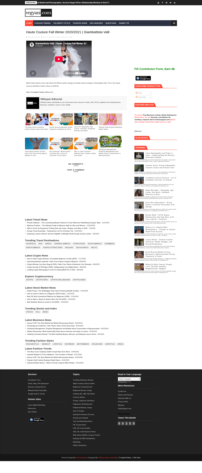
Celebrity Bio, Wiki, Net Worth (84, 394)
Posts (139, 93)
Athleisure (97, 344)
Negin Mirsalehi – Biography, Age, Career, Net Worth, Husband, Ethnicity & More (160, 192)
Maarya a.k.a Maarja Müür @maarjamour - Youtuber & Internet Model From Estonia (160, 229)
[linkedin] (174, 2)
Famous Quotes (79, 397)
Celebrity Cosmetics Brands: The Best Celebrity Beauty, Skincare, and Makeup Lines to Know (61, 334)
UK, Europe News (79, 425)
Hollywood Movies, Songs (82, 407)
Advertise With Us (124, 398)
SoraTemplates (81, 458)
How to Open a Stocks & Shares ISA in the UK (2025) (46, 299)
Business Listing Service (37, 387)
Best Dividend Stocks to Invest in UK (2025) (43, 302)
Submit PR (124, 23)
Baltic (94, 247)
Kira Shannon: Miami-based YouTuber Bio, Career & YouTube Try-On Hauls (60, 153)
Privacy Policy (123, 402)
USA (70, 37)
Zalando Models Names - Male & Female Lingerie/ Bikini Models (51, 363)
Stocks (29, 312)
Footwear (69, 344)
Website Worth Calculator (37, 390)
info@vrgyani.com (124, 408)
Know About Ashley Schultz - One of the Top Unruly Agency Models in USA (36, 153)
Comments (141, 97)
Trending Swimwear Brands (83, 380)
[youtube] (158, 2)
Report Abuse (124, 414)
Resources (32, 408)
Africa (48, 244)
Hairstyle (110, 344)
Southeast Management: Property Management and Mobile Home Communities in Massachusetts (110, 152)
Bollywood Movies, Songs (82, 390)
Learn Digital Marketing (36, 405)
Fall (38, 312)
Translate (135, 382)
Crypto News (79, 280)
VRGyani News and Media (108, 458)
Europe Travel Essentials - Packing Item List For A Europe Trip (50, 231)
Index (45, 312)
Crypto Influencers (60, 280)
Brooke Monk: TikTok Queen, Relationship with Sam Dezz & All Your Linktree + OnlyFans (160, 217)
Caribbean (109, 244)
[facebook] (162, 2)
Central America (62, 244)
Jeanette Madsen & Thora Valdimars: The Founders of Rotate (50, 354)
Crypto (29, 280)
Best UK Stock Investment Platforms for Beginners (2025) (48, 296)
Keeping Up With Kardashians (84, 438)
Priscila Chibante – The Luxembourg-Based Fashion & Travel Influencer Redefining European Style (63, 223)
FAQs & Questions (80, 445)
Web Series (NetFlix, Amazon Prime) (86, 435)
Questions (111, 23)
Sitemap (121, 405)
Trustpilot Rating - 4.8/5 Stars (130, 458)
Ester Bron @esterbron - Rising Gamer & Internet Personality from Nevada (160, 205)
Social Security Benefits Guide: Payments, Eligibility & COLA (61, 128)
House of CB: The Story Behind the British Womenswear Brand (50, 323)
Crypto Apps (42, 280)
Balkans (69, 247)
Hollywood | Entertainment (82, 404)
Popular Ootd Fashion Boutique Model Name (110, 128)
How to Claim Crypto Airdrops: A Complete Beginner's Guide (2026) (52, 259)
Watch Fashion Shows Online (84, 383)
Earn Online (32, 412)
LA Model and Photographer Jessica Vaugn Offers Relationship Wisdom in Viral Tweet (75, 3)
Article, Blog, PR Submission (38, 383)
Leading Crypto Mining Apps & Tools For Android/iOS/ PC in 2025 (51, 270)
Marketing (76, 442)
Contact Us (122, 391)
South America (95, 244)
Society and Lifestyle (80, 418)
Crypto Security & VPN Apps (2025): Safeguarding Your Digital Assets (52, 267)
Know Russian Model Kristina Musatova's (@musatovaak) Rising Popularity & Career (160, 254)
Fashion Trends (43, 23)
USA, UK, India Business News (84, 432)
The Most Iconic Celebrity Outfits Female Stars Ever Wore (36, 128)
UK (67, 37)
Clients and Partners (125, 395)
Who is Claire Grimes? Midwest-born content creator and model (85, 153)
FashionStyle (32, 344)
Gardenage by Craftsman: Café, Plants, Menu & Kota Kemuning (50, 326)
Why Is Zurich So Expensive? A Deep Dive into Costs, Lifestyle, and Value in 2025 (57, 228)
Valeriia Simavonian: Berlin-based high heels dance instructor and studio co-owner (57, 331)
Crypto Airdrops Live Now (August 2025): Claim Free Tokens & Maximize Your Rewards (59, 264)
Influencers (96, 23)
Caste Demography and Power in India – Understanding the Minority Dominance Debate (160, 155)
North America (33, 247)
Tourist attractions (53, 247)
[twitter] (170, 2)
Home (29, 23)
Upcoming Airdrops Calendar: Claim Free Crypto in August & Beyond (52, 261)
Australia (31, 244)
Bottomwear (83, 344)
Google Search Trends (36, 394)
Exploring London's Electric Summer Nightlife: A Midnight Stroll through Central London (59, 234)
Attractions (79, 244)
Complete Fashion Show (40, 92)
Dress (120, 344)
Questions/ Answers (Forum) (83, 414)
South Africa (82, 247)
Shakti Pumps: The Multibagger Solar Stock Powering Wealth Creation (53, 291)
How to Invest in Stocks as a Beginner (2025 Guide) (46, 294)
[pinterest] (166, 2)
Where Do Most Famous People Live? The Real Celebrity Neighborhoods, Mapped (159, 267)
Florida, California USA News (83, 401)
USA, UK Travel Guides (81, 428)
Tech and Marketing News (82, 421)
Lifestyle (57, 344)
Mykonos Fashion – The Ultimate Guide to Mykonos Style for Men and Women (56, 225)
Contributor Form (34, 380)
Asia (40, 244)
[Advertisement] (119, 12)
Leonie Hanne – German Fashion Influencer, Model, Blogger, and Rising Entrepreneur (159, 242)
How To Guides (78, 411)
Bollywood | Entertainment (82, 387)
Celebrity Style (61, 23)
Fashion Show (80, 23)
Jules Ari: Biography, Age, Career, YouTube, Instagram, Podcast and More (85, 129)
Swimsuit (46, 344)
